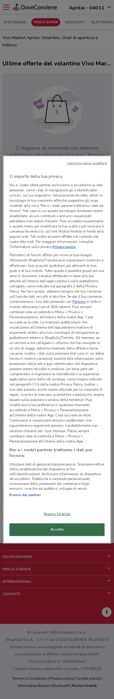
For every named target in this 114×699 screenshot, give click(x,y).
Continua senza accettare (87, 163)
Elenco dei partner (25, 494)
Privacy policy (64, 246)
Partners (79, 301)
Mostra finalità (57, 514)
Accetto (57, 529)
